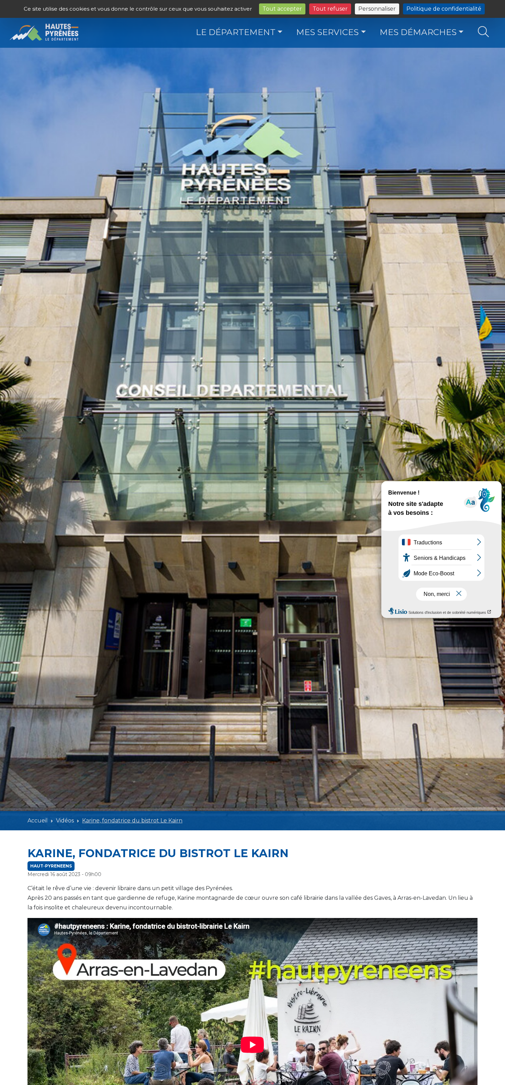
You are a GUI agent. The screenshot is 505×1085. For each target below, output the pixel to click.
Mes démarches (418, 32)
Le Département (236, 32)
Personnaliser (377, 8)
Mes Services (327, 32)
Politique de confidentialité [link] (443, 8)
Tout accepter (282, 8)
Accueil (37, 820)
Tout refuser (330, 8)
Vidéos (65, 820)
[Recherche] (483, 32)
